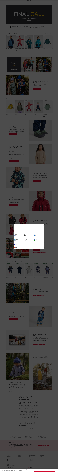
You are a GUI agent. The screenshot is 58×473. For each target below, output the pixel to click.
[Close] (57, 470)
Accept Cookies (44, 471)
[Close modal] (43, 225)
